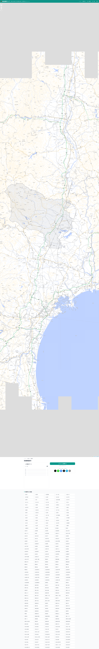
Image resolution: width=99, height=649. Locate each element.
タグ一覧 (93, 1)
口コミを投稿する (63, 463)
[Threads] (64, 471)
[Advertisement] (62, 481)
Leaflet (94, 456)
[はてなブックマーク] (67, 471)
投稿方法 (84, 1)
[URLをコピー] (70, 471)
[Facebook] (61, 471)
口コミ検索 (89, 1)
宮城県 (28, 458)
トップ (80, 1)
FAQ (97, 1)
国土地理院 (97, 456)
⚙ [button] (1, 10)
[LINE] (58, 471)
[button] (1, 4)
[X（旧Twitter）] (55, 471)
